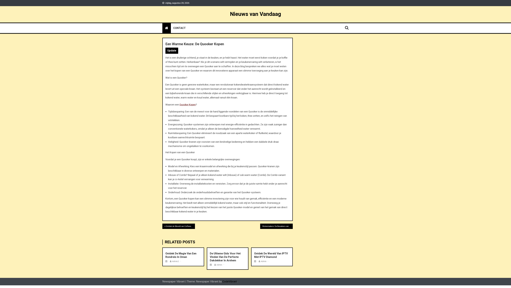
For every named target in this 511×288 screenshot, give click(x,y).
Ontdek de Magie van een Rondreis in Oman (180, 255)
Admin (219, 264)
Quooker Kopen (188, 105)
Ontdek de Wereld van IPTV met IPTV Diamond (271, 255)
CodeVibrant (229, 281)
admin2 (175, 261)
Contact (179, 28)
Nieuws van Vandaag (255, 14)
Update (171, 51)
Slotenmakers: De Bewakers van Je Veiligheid (277, 226)
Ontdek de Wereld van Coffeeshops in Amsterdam (180, 226)
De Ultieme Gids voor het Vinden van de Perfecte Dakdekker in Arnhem (225, 257)
